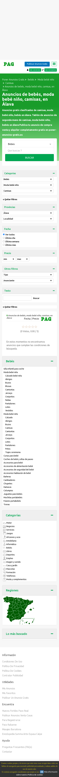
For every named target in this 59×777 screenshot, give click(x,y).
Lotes (7, 407)
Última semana (12, 241)
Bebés (28, 179)
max (22, 259)
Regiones (12, 590)
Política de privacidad (13, 666)
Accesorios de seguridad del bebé (19, 469)
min (9, 259)
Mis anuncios (8, 688)
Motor (9, 523)
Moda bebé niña (11, 372)
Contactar (7, 751)
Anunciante (28, 280)
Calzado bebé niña (13, 376)
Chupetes (8, 483)
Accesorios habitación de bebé (17, 473)
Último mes (10, 245)
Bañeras (7, 476)
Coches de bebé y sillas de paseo (18, 459)
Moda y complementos (16, 579)
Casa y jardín (11, 565)
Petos (7, 449)
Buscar (29, 157)
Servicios (10, 530)
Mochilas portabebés (13, 497)
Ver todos (10, 234)
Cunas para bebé (11, 456)
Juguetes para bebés (13, 494)
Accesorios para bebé (13, 463)
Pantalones (10, 403)
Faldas (8, 400)
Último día (10, 238)
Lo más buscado (16, 633)
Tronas (7, 504)
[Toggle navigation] (54, 64)
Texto (7, 290)
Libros (9, 551)
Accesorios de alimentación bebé (18, 466)
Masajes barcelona (11, 729)
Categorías (13, 515)
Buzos (8, 383)
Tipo (28, 275)
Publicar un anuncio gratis (15, 697)
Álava (28, 213)
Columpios (8, 490)
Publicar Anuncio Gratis (37, 64)
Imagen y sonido (13, 562)
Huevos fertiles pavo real (15, 710)
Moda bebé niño (28, 185)
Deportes (10, 555)
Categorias (10, 173)
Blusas (8, 386)
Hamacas (7, 487)
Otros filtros (11, 269)
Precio (7, 253)
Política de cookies (11, 670)
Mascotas (10, 569)
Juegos (9, 533)
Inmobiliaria (11, 541)
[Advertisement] (29, 30)
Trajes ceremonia (12, 452)
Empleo (9, 558)
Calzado (9, 417)
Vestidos (9, 410)
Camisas (28, 191)
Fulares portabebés (12, 501)
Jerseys (8, 393)
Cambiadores (9, 480)
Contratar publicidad (12, 675)
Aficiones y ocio (13, 537)
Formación (10, 572)
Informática (11, 544)
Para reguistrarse (11, 720)
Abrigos (8, 379)
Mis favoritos (8, 693)
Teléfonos (10, 576)
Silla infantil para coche (14, 369)
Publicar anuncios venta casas (17, 715)
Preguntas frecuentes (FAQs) (17, 747)
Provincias (9, 207)
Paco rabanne (9, 724)
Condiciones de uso (12, 661)
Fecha (7, 229)
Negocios (10, 526)
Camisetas (9, 389)
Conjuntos (9, 396)
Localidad (28, 219)
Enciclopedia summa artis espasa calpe (22, 734)
